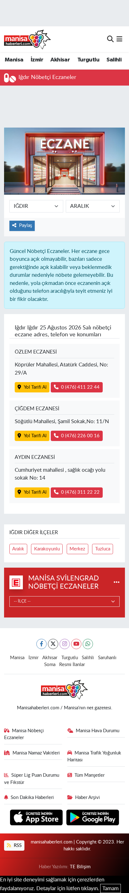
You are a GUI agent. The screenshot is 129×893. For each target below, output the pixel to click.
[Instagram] (64, 644)
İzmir (37, 60)
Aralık (18, 549)
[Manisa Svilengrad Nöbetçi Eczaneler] (117, 582)
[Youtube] (76, 644)
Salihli (113, 60)
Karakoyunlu (47, 549)
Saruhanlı (107, 657)
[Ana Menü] (119, 39)
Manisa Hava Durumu (97, 730)
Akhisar (60, 60)
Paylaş (25, 225)
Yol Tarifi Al (35, 387)
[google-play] (93, 818)
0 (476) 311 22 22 (80, 492)
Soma (49, 664)
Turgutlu (88, 60)
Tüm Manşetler (90, 775)
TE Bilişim (80, 866)
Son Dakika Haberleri (32, 797)
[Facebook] (41, 644)
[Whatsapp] (88, 644)
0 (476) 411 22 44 (80, 387)
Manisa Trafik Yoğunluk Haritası (94, 756)
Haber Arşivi (87, 797)
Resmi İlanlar (72, 664)
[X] (53, 644)
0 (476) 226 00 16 (80, 435)
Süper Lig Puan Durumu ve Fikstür (31, 779)
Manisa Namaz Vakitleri (36, 753)
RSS (17, 845)
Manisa (14, 60)
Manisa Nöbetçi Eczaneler (24, 734)
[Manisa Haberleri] (27, 39)
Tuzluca (102, 549)
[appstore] (37, 818)
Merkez (77, 549)
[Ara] (110, 39)
